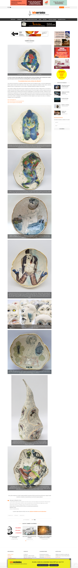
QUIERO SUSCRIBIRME (54, 565)
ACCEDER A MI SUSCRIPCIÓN (43, 565)
